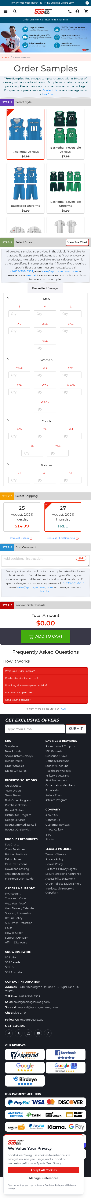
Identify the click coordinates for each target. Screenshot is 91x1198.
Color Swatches (15, 849)
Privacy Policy (54, 859)
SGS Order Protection (18, 922)
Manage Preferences (43, 1178)
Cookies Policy (53, 1185)
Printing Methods (16, 854)
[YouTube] (38, 1033)
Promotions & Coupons (61, 746)
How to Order (14, 932)
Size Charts (12, 844)
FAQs (62, 708)
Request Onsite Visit (17, 829)
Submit (76, 729)
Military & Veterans (57, 775)
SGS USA (10, 957)
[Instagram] (28, 1033)
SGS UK (10, 967)
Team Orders (13, 790)
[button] (45, 298)
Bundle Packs (13, 760)
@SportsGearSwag (31, 1019)
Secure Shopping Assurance (63, 873)
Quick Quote (13, 785)
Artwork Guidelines (17, 873)
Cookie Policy (54, 864)
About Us (52, 815)
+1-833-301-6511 (59, 19)
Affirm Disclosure (16, 942)
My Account (13, 893)
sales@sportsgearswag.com (60, 271)
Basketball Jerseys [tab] (45, 288)
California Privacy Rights (61, 869)
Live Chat (48, 94)
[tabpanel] (45, 389)
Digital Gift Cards (15, 770)
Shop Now (11, 746)
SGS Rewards (54, 751)
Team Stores (13, 795)
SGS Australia (13, 972)
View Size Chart (77, 242)
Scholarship (53, 790)
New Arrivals (13, 751)
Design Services (15, 819)
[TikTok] (48, 1033)
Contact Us (50, 90)
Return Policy (13, 918)
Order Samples (14, 765)
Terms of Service (56, 854)
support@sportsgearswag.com (38, 1007)
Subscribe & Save (56, 756)
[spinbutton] (19, 314)
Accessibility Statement (60, 878)
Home (5, 57)
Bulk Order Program (18, 800)
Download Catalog (17, 869)
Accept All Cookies (43, 1170)
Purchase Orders (15, 805)
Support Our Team (17, 937)
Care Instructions (16, 864)
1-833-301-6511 (29, 996)
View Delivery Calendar (19, 908)
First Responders (56, 780)
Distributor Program (18, 815)
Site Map (51, 839)
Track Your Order (16, 898)
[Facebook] (9, 1033)
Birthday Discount (57, 760)
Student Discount (57, 765)
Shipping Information (18, 913)
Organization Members (60, 785)
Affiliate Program (57, 800)
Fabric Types (13, 859)
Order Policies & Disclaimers (63, 883)
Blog (48, 834)
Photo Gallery (54, 829)
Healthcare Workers (58, 770)
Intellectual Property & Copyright (60, 890)
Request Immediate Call (20, 824)
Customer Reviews (58, 824)
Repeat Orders (14, 810)
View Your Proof (15, 903)
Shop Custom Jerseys (19, 756)
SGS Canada (12, 962)
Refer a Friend (54, 795)
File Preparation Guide (19, 878)
